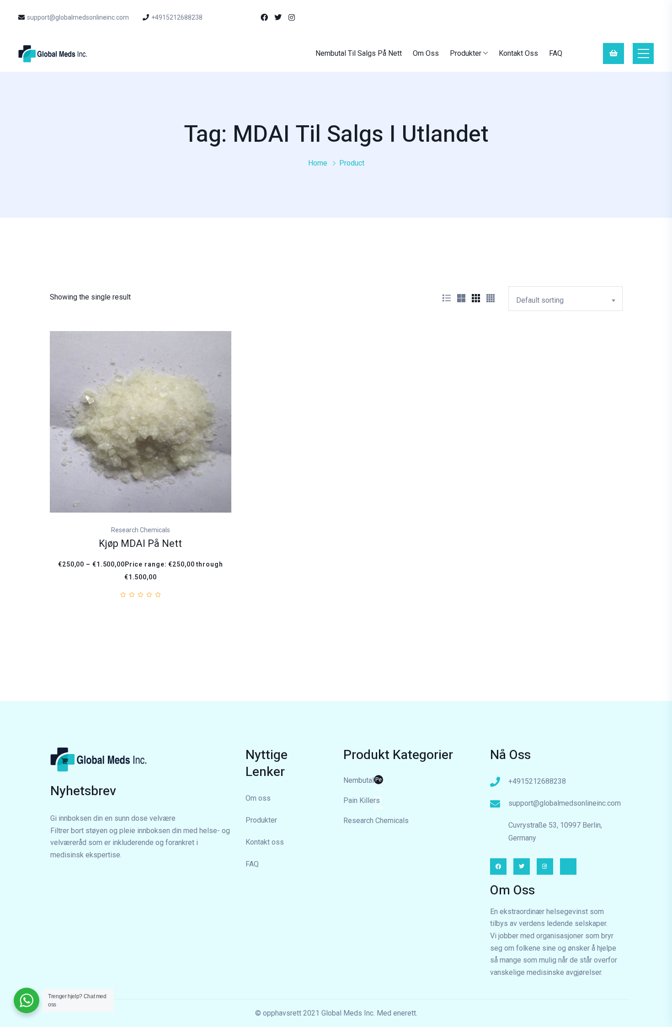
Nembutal (363, 781)
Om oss (426, 53)
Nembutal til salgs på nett (358, 53)
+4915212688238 (177, 17)
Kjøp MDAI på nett (140, 544)
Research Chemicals (376, 820)
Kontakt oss (518, 53)
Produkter (465, 53)
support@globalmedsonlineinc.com (78, 17)
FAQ (555, 53)
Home (317, 163)
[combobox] (565, 298)
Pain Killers (361, 800)
